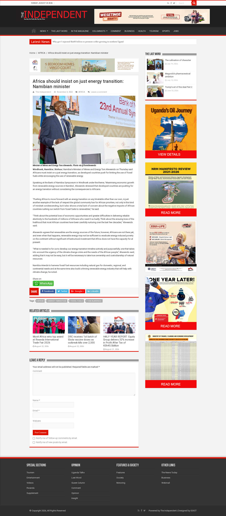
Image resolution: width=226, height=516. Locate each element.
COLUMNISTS (98, 31)
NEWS (43, 31)
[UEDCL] (171, 303)
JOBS (176, 31)
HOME (33, 30)
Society (120, 477)
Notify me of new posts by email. (52, 442)
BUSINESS (130, 31)
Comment (37, 371)
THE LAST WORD (59, 31)
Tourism (30, 472)
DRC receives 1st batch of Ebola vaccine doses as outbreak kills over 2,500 (82, 339)
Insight (74, 498)
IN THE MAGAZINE (80, 31)
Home (32, 53)
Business (165, 477)
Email (36, 410)
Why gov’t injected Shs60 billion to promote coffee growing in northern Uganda (89, 41)
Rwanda (30, 488)
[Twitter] (174, 3)
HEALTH (142, 31)
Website (37, 421)
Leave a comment (99, 92)
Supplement (32, 493)
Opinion (75, 493)
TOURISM (153, 31)
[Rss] (168, 3)
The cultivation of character (178, 60)
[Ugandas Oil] (171, 131)
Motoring (120, 483)
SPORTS (166, 31)
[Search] (194, 2)
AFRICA (41, 53)
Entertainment (33, 477)
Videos (30, 483)
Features (120, 472)
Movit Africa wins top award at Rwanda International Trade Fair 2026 (48, 339)
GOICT (194, 510)
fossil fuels (77, 301)
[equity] (171, 246)
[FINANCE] (171, 361)
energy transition (57, 301)
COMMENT (116, 31)
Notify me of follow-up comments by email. (56, 438)
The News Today (169, 472)
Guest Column (78, 483)
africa (40, 301)
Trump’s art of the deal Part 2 (178, 87)
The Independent (43, 92)
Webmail (165, 483)
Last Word (76, 477)
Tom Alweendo (94, 301)
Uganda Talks (78, 472)
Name (36, 400)
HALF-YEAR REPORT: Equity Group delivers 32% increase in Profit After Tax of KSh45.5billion (119, 341)
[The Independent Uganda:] (53, 15)
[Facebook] (171, 3)
